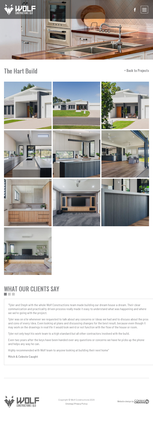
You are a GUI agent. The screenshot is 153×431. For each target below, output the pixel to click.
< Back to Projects (136, 70)
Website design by (125, 401)
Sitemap (70, 403)
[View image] (28, 105)
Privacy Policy (80, 403)
